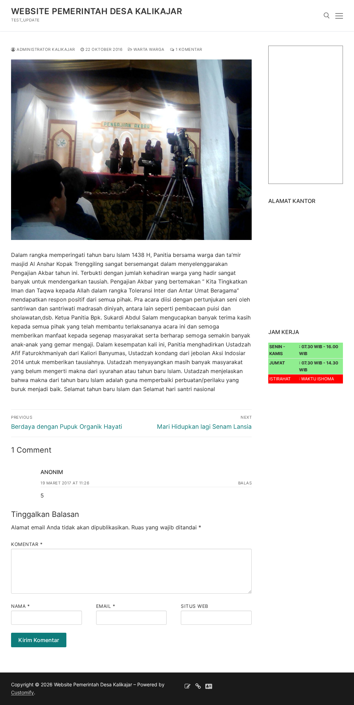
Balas (245, 483)
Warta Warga (148, 49)
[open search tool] (327, 15)
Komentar (27, 544)
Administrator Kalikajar (45, 49)
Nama (20, 606)
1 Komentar (188, 49)
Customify (22, 692)
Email (105, 606)
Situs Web (194, 606)
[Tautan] (198, 686)
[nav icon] (339, 15)
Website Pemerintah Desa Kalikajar (96, 11)
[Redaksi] (187, 686)
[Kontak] (208, 686)
